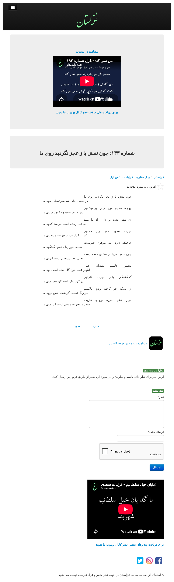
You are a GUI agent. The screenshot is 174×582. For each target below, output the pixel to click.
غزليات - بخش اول (121, 177)
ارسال (157, 467)
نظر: (161, 397)
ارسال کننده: (156, 432)
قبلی (96, 326)
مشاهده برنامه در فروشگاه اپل (127, 343)
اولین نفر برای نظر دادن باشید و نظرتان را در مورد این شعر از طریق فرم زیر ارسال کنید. (108, 376)
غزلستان (158, 177)
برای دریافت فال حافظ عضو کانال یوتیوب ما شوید (87, 112)
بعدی (78, 326)
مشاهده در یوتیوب (87, 51)
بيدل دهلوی (143, 177)
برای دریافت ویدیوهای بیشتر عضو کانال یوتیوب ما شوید (130, 544)
